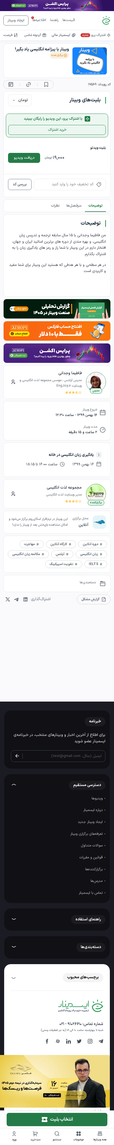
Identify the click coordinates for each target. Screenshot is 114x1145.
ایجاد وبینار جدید (91, 822)
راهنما (54, 20)
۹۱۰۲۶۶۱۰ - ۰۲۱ (70, 1024)
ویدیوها (98, 798)
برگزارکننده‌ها (94, 869)
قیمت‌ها (69, 20)
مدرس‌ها (97, 881)
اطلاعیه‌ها (39, 20)
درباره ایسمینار (93, 810)
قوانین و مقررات (91, 857)
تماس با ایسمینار (91, 893)
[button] (78, 1137)
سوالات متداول (92, 845)
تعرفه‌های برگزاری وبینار (87, 834)
